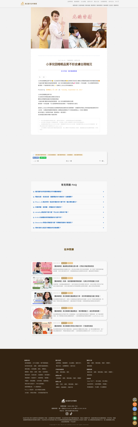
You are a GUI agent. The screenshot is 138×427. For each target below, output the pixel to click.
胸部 (74, 378)
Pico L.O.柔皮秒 (29, 389)
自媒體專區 (66, 366)
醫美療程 (70, 60)
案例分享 (77, 60)
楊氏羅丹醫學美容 (41, 154)
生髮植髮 (58, 378)
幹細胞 (104, 384)
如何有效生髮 (28, 366)
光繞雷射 (40, 375)
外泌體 (97, 387)
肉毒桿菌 (40, 378)
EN (116, 1)
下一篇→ (102, 161)
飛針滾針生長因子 (30, 383)
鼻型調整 (32, 381)
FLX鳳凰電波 (37, 386)
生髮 (61, 384)
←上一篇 (36, 161)
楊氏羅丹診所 (29, 3)
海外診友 (72, 366)
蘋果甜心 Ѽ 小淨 (51, 90)
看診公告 (58, 366)
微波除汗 (33, 378)
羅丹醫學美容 (61, 154)
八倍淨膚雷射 (52, 154)
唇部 (40, 372)
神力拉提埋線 (40, 383)
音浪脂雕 (33, 369)
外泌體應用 (103, 387)
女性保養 (39, 381)
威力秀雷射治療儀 (40, 389)
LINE (135, 418)
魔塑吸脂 (45, 381)
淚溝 (35, 372)
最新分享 (78, 363)
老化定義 (98, 381)
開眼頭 (26, 372)
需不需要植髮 (44, 363)
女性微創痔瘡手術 (43, 392)
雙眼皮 (44, 369)
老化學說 (104, 381)
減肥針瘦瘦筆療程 (43, 366)
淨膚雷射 (70, 154)
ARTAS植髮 (36, 363)
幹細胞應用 (90, 387)
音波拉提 (33, 375)
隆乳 (39, 369)
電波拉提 (27, 375)
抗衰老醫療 (98, 384)
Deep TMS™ (90, 381)
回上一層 (69, 161)
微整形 (79, 378)
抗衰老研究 (90, 384)
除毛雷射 (47, 375)
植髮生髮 (89, 372)
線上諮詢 (35, 157)
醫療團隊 (65, 363)
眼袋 (31, 372)
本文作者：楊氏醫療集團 (69, 71)
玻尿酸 (46, 378)
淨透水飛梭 (33, 392)
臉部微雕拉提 (28, 386)
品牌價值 (58, 363)
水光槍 (26, 392)
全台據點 (71, 363)
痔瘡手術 (70, 387)
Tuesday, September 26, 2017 (72, 90)
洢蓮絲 (26, 381)
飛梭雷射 (27, 378)
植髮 (57, 372)
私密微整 (45, 372)
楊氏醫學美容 (78, 154)
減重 (35, 366)
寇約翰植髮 (28, 363)
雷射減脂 (27, 369)
